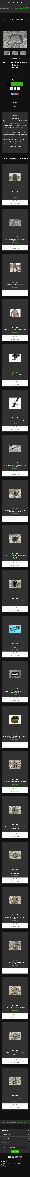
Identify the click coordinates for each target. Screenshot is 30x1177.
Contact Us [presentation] (15, 110)
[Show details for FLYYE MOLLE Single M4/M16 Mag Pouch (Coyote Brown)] (15, 991)
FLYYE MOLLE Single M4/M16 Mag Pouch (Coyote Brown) (15, 1008)
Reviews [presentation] (15, 106)
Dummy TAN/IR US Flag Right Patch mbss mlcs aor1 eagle (15, 691)
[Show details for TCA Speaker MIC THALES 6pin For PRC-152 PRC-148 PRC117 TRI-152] (15, 493)
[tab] (15, 102)
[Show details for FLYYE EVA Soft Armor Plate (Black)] (15, 177)
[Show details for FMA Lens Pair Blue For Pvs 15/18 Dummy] (15, 358)
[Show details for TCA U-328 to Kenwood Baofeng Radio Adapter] (15, 222)
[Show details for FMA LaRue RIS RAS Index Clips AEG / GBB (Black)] (15, 539)
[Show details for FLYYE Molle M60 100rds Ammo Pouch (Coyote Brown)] (15, 945)
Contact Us (4, 1161)
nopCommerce (5, 1166)
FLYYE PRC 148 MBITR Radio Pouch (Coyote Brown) (15, 1053)
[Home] (5, 19)
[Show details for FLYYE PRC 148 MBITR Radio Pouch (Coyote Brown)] (15, 1036)
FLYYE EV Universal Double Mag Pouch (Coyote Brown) (15, 827)
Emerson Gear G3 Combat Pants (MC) (15, 284)
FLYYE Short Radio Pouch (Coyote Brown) (15, 1098)
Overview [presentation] (15, 102)
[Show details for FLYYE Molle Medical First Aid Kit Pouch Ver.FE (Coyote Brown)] (15, 855)
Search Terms (10, 1160)
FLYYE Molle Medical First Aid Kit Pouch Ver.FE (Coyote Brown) (15, 872)
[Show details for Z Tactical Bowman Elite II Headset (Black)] (15, 584)
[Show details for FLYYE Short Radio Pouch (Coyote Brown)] (15, 1081)
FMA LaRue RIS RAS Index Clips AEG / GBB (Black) (15, 556)
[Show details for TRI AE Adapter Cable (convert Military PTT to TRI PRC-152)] (15, 448)
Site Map (3, 1160)
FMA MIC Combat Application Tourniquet (15, 420)
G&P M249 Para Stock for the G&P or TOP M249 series (15, 646)
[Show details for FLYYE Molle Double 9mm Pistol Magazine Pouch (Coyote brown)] (15, 765)
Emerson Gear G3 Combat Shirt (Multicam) (15, 329)
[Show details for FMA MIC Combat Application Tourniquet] (15, 403)
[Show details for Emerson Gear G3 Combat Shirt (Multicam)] (15, 313)
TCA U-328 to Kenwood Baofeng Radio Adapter (15, 239)
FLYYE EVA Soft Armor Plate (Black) (15, 194)
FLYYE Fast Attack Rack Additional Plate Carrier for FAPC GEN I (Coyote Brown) (15, 737)
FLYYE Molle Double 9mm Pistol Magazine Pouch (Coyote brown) (15, 782)
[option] (7, 52)
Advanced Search (20, 1160)
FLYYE (18, 58)
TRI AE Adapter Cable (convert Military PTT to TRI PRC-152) (15, 465)
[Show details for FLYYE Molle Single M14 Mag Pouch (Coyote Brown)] (15, 900)
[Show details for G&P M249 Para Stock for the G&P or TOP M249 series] (15, 629)
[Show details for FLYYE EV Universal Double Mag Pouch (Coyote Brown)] (15, 810)
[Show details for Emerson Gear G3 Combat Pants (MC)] (15, 267)
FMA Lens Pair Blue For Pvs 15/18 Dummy (15, 374)
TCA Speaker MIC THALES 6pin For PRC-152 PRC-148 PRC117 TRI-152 (15, 511)
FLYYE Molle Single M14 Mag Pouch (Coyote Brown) (15, 917)
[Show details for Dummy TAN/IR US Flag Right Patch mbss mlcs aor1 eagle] (15, 674)
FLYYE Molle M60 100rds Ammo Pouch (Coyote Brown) (15, 963)
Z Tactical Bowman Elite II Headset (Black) (15, 600)
